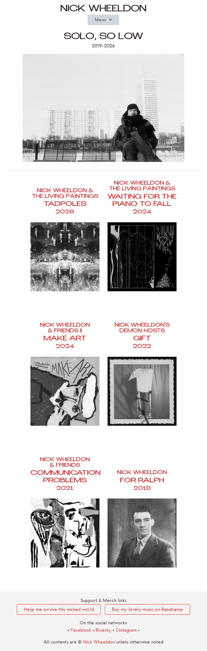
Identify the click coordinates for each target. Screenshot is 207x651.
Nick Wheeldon (103, 10)
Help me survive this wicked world (59, 609)
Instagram (127, 630)
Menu (100, 20)
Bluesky (104, 630)
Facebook (81, 630)
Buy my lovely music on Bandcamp (147, 609)
